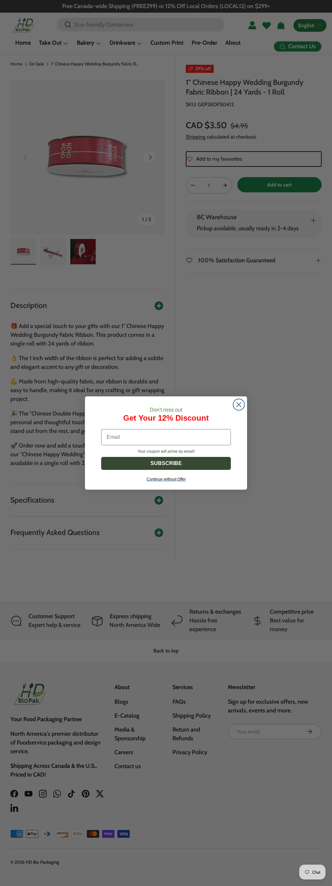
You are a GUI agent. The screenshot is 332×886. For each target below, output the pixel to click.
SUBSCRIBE (166, 463)
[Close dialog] (238, 404)
